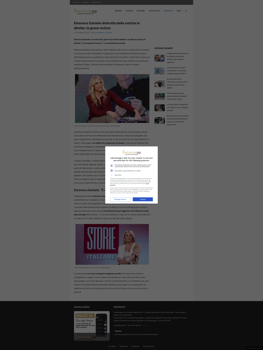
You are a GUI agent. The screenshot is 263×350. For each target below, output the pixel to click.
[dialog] (131, 175)
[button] (131, 175)
